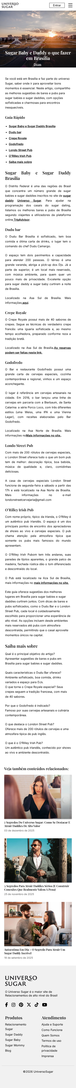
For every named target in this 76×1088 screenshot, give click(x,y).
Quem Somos (50, 1035)
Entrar (57, 5)
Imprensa (48, 1056)
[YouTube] (44, 1005)
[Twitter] (29, 1005)
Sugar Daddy (14, 1034)
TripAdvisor (21, 219)
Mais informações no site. (43, 435)
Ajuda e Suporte (52, 1024)
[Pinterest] (21, 1005)
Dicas (37, 64)
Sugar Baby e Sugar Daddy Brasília (32, 126)
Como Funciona (52, 1030)
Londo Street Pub (20, 150)
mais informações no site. (51, 583)
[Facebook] (6, 1005)
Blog (8, 1050)
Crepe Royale (18, 138)
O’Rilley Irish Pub (20, 156)
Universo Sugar (29, 200)
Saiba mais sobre (20, 162)
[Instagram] (13, 1005)
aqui (25, 302)
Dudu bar (15, 132)
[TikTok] (37, 1005)
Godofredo (16, 144)
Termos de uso (51, 1040)
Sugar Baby (13, 1040)
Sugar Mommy (15, 1045)
